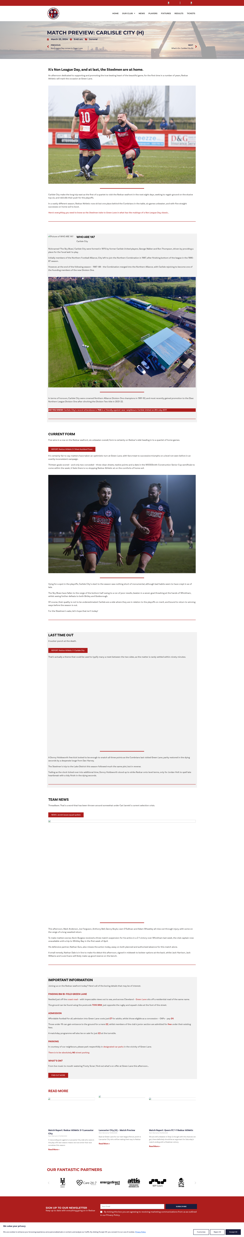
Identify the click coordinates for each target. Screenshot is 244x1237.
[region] (122, 1229)
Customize (201, 1232)
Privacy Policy (140, 1232)
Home (115, 13)
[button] (48, 1182)
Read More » (53, 1149)
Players (152, 13)
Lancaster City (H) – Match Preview (117, 1130)
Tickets (191, 13)
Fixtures (166, 13)
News (142, 13)
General (93, 39)
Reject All (217, 1232)
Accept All (233, 1232)
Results (178, 13)
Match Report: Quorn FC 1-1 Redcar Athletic (171, 1130)
